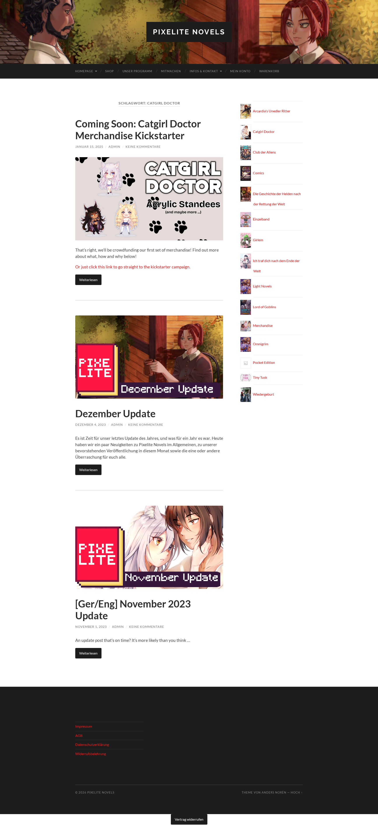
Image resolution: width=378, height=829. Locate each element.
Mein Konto (240, 71)
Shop (109, 71)
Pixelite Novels (189, 32)
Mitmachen (171, 71)
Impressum (83, 726)
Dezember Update (115, 413)
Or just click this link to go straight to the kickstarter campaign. (132, 266)
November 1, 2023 (91, 626)
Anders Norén (274, 792)
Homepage (84, 71)
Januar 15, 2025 (89, 146)
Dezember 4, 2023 (90, 424)
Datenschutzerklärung (92, 744)
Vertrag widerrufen (189, 819)
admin (114, 146)
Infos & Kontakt (204, 71)
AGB (78, 735)
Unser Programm (137, 71)
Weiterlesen (88, 280)
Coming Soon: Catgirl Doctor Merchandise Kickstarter (138, 129)
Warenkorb (269, 71)
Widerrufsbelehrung (90, 754)
